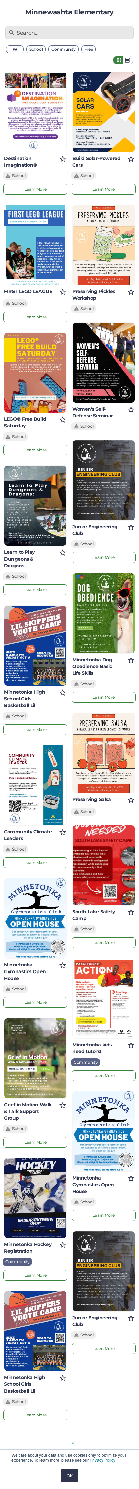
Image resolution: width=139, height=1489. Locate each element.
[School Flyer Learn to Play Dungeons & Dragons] (35, 505)
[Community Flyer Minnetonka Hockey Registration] (35, 1198)
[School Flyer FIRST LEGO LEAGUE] (35, 245)
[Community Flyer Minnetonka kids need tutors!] (103, 998)
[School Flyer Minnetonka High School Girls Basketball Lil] (35, 645)
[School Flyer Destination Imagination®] (35, 112)
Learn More (35, 189)
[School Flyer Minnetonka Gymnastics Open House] (35, 918)
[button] (15, 49)
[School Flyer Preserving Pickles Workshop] (103, 245)
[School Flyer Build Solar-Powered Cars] (103, 112)
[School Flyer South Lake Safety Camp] (103, 865)
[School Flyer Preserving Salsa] (103, 753)
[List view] (128, 60)
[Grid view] (118, 60)
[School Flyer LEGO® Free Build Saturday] (35, 372)
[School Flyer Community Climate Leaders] (35, 785)
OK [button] (70, 1475)
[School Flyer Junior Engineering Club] (103, 480)
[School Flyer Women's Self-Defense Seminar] (103, 362)
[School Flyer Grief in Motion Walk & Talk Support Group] (35, 1058)
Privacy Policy (102, 1460)
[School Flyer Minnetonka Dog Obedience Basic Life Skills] (103, 613)
